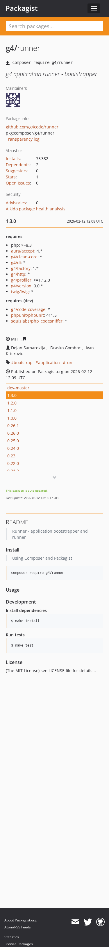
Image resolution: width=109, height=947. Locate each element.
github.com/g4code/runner (32, 127)
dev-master (18, 388)
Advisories (16, 202)
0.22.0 (13, 463)
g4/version (21, 286)
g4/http (18, 274)
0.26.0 (13, 433)
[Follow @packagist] (88, 922)
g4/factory (21, 268)
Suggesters (16, 170)
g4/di (16, 262)
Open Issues (18, 183)
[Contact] (75, 922)
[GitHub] (100, 922)
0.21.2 (13, 471)
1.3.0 (12, 395)
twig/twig (20, 291)
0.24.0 (13, 448)
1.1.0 (12, 410)
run (68, 362)
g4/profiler (21, 280)
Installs (13, 158)
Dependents (18, 164)
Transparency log (23, 139)
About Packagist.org (20, 920)
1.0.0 (12, 418)
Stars (11, 177)
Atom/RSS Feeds (17, 927)
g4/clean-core (24, 256)
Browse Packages (18, 943)
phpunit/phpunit (27, 315)
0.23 (11, 456)
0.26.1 (13, 425)
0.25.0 (13, 440)
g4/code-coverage (28, 309)
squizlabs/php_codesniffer (36, 321)
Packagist (22, 8)
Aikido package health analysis (35, 209)
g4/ (11, 48)
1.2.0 (12, 403)
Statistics (11, 937)
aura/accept (22, 251)
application (49, 362)
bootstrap (23, 362)
